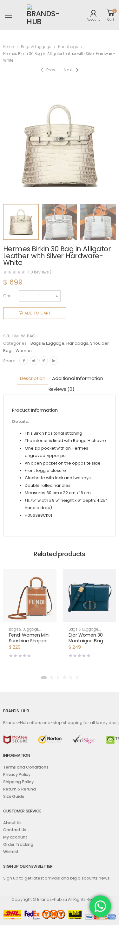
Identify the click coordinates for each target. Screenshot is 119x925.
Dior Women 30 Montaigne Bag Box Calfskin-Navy (89, 641)
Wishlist (11, 851)
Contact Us (14, 829)
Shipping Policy (18, 781)
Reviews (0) (62, 389)
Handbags (68, 46)
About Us (12, 822)
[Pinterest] (43, 360)
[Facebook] (23, 360)
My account (15, 837)
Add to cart (37, 313)
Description (32, 378)
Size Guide (13, 796)
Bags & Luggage (36, 46)
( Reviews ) (40, 272)
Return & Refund (19, 789)
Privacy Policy (16, 774)
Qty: (7, 296)
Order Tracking (18, 844)
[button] (30, 616)
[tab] (32, 379)
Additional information (77, 378)
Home (8, 46)
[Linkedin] (54, 360)
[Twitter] (34, 360)
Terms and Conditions (25, 767)
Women (24, 350)
